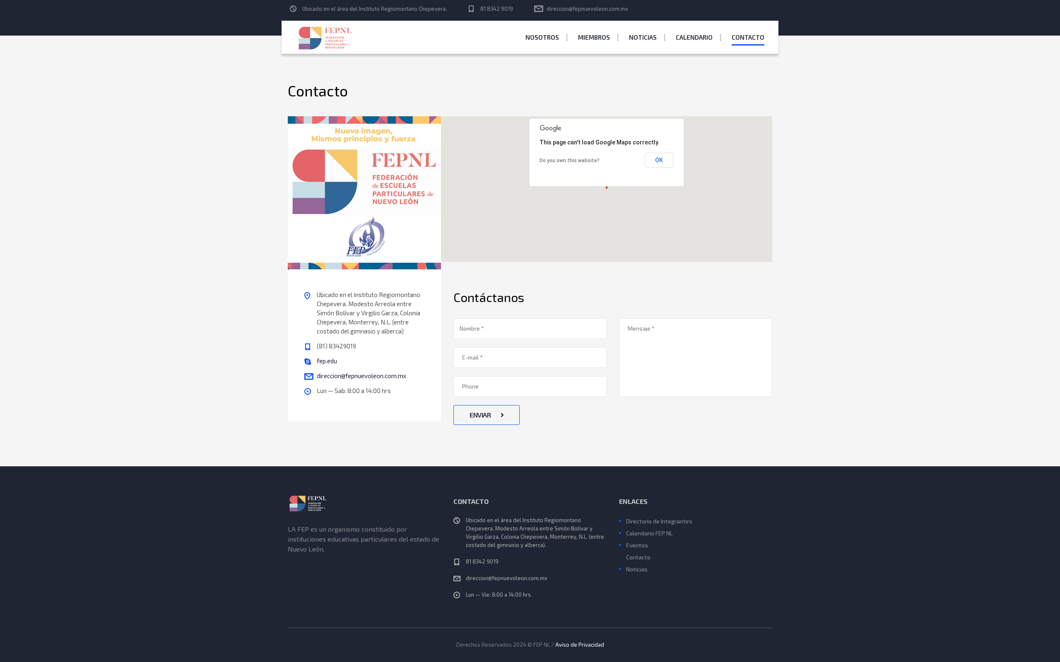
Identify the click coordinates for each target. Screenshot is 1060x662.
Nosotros (542, 37)
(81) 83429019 (336, 346)
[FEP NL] (326, 37)
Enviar (481, 415)
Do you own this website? (570, 160)
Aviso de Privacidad (579, 644)
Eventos (637, 545)
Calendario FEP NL (649, 533)
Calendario (694, 37)
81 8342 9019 (496, 8)
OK (659, 160)
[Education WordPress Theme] (364, 503)
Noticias (643, 37)
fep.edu (327, 361)
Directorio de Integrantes (659, 521)
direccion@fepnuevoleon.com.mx (587, 8)
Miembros (594, 37)
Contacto (748, 37)
